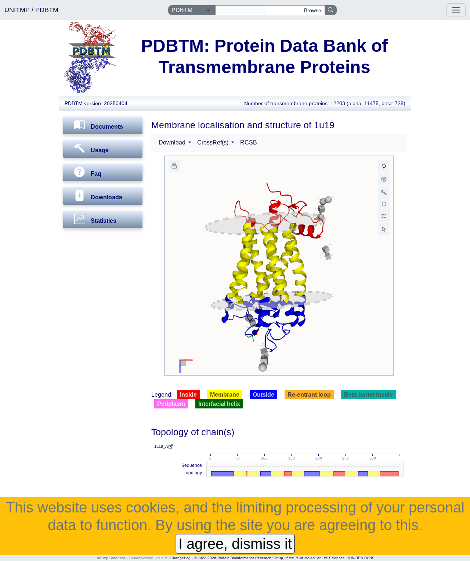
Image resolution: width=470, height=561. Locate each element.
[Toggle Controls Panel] (384, 192)
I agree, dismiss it (235, 544)
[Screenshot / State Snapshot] (384, 179)
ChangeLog (180, 558)
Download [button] (173, 142)
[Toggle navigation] (456, 10)
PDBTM (46, 10)
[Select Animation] (174, 166)
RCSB (248, 142)
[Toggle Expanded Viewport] (384, 204)
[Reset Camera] (384, 166)
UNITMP (18, 10)
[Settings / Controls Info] (384, 216)
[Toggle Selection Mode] (384, 229)
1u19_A (161, 446)
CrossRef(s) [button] (213, 142)
